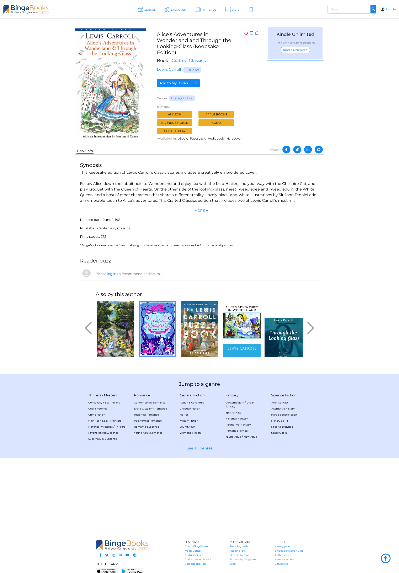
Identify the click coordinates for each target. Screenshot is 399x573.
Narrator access (284, 559)
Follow (192, 70)
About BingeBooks (196, 546)
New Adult (250, 436)
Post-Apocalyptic (282, 426)
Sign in (391, 9)
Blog (233, 563)
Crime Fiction (96, 414)
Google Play (174, 131)
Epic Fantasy (233, 412)
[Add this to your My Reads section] (251, 33)
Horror (184, 414)
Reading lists (238, 550)
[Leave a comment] (257, 33)
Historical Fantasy (236, 418)
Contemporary (234, 402)
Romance (142, 395)
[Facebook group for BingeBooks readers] (100, 555)
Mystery (110, 395)
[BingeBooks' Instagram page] (113, 555)
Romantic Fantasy (237, 430)
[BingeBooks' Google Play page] (132, 571)
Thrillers (94, 395)
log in (111, 274)
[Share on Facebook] (286, 149)
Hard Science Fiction (284, 414)
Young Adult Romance (148, 432)
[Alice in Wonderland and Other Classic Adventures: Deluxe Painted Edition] (115, 329)
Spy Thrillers (112, 402)
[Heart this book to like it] (246, 33)
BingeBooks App (195, 563)
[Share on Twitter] (297, 149)
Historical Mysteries (100, 426)
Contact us (281, 563)
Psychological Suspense (103, 432)
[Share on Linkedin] (308, 149)
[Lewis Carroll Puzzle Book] (199, 329)
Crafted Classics (189, 60)
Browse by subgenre (243, 559)
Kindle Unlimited (295, 50)
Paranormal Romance (148, 420)
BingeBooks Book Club (289, 550)
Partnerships (193, 555)
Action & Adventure (192, 402)
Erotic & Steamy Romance (150, 408)
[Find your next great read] (39, 9)
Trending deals (239, 546)
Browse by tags (239, 555)
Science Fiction (284, 395)
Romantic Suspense (146, 426)
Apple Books (216, 114)
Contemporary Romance (149, 402)
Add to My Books (174, 83)
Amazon (174, 114)
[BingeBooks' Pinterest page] (134, 555)
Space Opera (279, 432)
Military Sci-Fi (279, 420)
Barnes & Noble (174, 123)
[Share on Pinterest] (319, 149)
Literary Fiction (182, 98)
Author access (283, 555)
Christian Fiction (190, 408)
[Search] (373, 9)
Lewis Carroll (169, 69)
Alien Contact (279, 402)
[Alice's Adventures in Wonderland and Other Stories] (241, 329)
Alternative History (283, 408)
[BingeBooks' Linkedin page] (120, 555)
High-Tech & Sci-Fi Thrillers (104, 420)
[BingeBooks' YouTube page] (127, 555)
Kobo (216, 123)
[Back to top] (386, 559)
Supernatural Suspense (102, 438)
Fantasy (232, 395)
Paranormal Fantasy (238, 424)
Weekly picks (283, 546)
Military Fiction (189, 420)
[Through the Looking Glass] (284, 329)
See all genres (199, 448)
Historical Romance (146, 414)
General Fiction (192, 395)
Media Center (193, 550)
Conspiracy (95, 402)
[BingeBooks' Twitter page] (106, 555)
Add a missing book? (198, 559)
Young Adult (187, 426)
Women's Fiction (190, 432)
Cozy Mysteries (97, 408)
